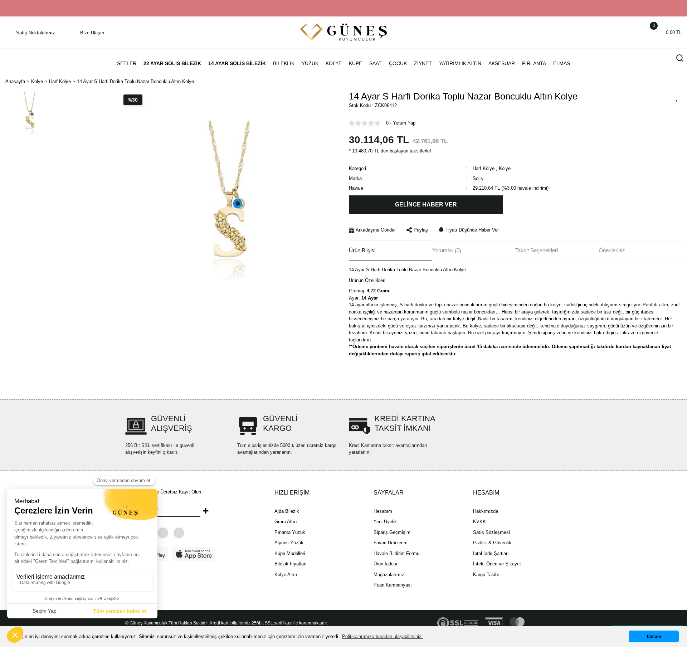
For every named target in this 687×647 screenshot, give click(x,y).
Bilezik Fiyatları (290, 563)
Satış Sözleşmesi (491, 532)
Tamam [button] (653, 636)
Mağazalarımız (389, 574)
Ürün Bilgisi (362, 250)
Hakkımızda (485, 511)
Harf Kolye (483, 168)
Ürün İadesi (385, 563)
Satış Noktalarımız (35, 32)
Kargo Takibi (486, 574)
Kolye (505, 168)
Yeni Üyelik (385, 521)
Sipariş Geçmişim (392, 532)
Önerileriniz (612, 250)
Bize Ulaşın (92, 32)
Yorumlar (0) (446, 250)
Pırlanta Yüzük (289, 532)
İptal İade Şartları (491, 553)
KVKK (479, 521)
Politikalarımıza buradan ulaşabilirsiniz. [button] (382, 636)
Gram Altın (285, 521)
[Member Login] (644, 32)
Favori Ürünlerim (391, 542)
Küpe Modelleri (289, 553)
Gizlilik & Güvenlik (492, 542)
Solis (478, 178)
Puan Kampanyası (393, 585)
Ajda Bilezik (286, 511)
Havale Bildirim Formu (396, 553)
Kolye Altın (285, 574)
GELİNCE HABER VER (426, 204)
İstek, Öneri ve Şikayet (497, 563)
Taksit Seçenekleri (536, 250)
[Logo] (343, 32)
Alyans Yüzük (288, 542)
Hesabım (383, 511)
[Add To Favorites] (677, 97)
